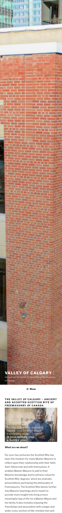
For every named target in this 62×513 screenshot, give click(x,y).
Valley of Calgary (28, 373)
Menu (33, 389)
